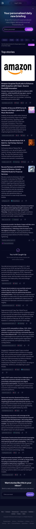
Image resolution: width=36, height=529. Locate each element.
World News (21, 521)
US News (27, 521)
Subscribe (31, 44)
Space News (25, 523)
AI (31, 521)
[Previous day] (11, 3)
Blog (2, 511)
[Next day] (25, 3)
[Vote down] (30, 103)
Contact (13, 513)
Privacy (19, 513)
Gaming (4, 523)
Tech (9, 523)
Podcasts (8, 511)
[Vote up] (26, 103)
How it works (24, 511)
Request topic (15, 511)
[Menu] (33, 3)
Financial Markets (16, 523)
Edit (33, 40)
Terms (24, 513)
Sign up (29, 29)
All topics (32, 523)
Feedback (31, 511)
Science (14, 521)
